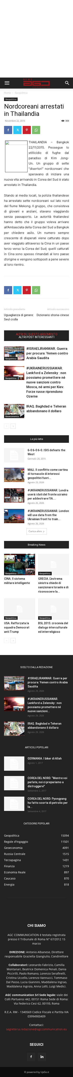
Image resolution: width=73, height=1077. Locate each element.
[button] (6, 83)
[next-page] (13, 426)
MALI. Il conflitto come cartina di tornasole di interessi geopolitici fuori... (48, 474)
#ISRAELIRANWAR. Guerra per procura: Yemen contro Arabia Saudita (47, 353)
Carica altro (35, 531)
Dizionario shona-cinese (53, 315)
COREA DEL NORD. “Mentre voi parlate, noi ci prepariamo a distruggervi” (47, 782)
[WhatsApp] (36, 130)
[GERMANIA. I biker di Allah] (14, 763)
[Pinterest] (27, 130)
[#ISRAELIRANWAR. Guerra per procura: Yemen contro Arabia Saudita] (14, 353)
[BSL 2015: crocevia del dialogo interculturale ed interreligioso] (53, 609)
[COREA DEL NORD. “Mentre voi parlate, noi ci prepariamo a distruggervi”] (14, 783)
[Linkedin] (42, 1057)
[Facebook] (8, 130)
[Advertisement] (36, 39)
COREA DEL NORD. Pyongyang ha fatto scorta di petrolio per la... (48, 802)
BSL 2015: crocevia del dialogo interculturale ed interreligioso (53, 627)
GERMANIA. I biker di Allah (45, 758)
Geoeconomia (12, 416)
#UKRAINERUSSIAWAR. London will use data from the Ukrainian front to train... (48, 515)
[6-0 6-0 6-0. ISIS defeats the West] (14, 455)
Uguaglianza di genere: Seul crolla (19, 317)
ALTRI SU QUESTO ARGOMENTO (36, 334)
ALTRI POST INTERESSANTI (36, 337)
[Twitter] (17, 130)
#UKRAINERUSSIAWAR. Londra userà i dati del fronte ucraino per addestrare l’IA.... (48, 494)
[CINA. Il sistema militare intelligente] (19, 564)
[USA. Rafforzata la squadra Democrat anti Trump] (19, 609)
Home (7, 92)
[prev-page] (6, 426)
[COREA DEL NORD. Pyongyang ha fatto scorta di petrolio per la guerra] (14, 804)
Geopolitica (21, 92)
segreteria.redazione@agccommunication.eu (36, 1029)
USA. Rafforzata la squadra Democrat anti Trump (16, 627)
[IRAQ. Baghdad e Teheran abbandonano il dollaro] (14, 411)
